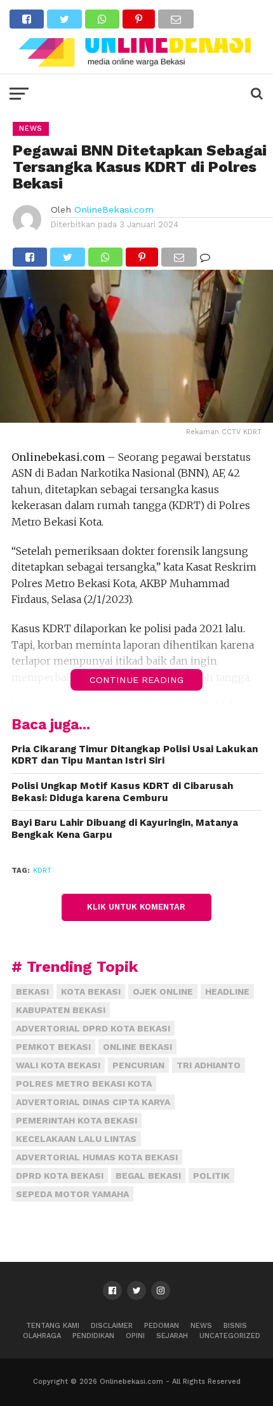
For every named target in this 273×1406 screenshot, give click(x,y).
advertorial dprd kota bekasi (93, 1028)
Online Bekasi (137, 1047)
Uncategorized (229, 1336)
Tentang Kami (52, 1326)
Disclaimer (112, 1326)
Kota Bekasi (91, 991)
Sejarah (172, 1336)
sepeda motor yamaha (72, 1194)
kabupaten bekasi (60, 1010)
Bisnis (235, 1326)
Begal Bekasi (148, 1176)
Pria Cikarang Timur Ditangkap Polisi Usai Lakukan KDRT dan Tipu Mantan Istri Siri (134, 755)
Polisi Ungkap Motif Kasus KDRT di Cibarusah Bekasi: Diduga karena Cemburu (122, 792)
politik (211, 1176)
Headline (227, 991)
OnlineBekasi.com (114, 209)
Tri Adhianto (208, 1065)
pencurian (138, 1065)
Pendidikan (93, 1336)
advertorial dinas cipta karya (93, 1102)
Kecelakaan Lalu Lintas (76, 1139)
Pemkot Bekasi (53, 1047)
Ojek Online (163, 991)
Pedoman (161, 1326)
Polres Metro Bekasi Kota (84, 1083)
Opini (135, 1336)
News (201, 1326)
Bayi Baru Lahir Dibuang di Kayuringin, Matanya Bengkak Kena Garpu (124, 828)
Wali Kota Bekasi (58, 1065)
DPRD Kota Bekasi (59, 1176)
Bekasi (32, 991)
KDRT (42, 870)
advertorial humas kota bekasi (97, 1157)
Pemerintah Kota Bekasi (76, 1120)
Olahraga (42, 1336)
